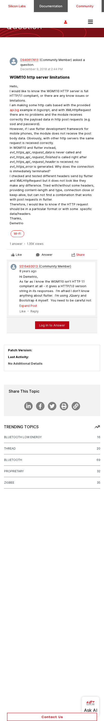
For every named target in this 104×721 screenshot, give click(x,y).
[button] (52, 717)
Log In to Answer (52, 325)
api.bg (14, 110)
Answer (47, 254)
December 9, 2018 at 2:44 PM (41, 69)
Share (80, 254)
